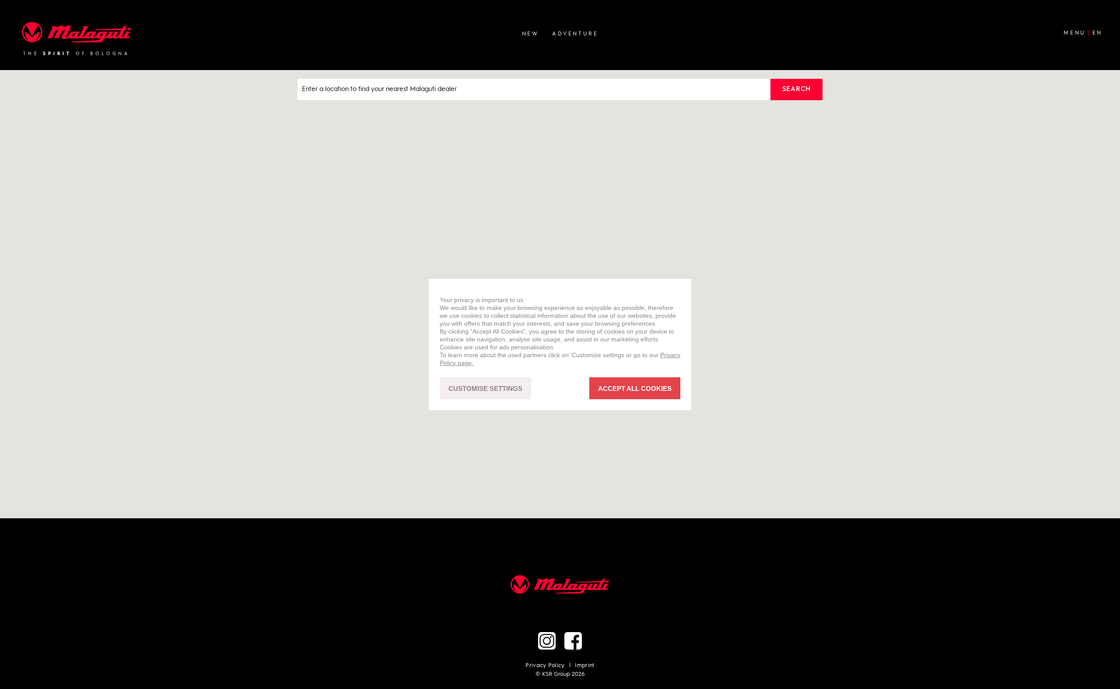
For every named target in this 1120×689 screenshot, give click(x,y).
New (530, 33)
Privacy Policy (545, 665)
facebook (573, 641)
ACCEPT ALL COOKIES (635, 388)
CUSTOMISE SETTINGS (485, 388)
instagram (547, 641)
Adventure (575, 33)
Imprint (584, 665)
